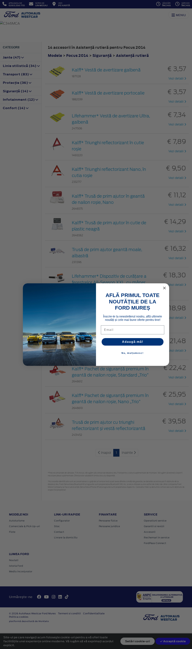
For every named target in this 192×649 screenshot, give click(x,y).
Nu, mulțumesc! (133, 353)
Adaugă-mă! (132, 341)
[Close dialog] (164, 288)
